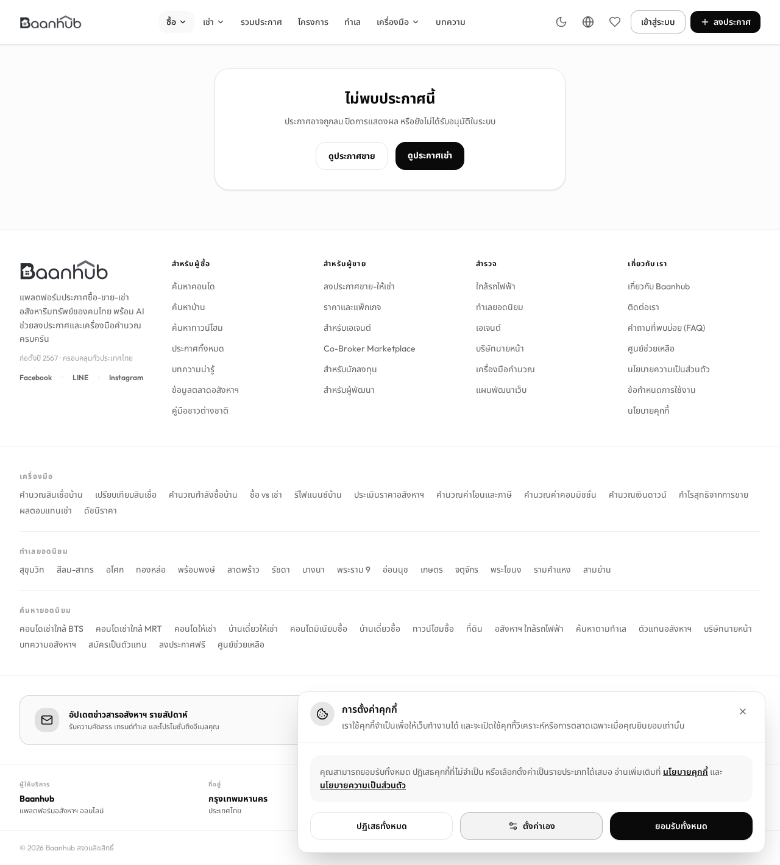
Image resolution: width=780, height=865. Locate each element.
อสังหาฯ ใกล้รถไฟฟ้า (529, 628)
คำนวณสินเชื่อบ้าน (51, 494)
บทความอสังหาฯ (48, 644)
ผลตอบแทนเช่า (46, 510)
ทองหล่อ (151, 569)
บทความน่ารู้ (193, 369)
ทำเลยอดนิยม (499, 307)
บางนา (313, 569)
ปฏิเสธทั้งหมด (381, 826)
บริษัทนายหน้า (500, 348)
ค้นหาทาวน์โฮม (197, 327)
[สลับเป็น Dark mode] (561, 22)
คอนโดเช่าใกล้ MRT (129, 628)
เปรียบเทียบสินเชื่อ (126, 494)
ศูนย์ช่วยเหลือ (651, 348)
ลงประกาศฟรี (182, 644)
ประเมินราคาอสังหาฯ (389, 494)
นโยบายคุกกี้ (648, 410)
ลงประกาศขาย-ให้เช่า (359, 286)
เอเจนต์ (488, 327)
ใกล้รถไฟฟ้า (496, 286)
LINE (80, 377)
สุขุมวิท (32, 569)
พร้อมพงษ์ (196, 569)
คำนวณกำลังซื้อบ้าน (203, 494)
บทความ (451, 21)
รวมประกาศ (261, 21)
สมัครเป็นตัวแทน (117, 644)
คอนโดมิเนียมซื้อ (318, 628)
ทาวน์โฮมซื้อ (433, 628)
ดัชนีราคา (100, 510)
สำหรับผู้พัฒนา (349, 389)
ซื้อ (171, 21)
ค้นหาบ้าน (188, 307)
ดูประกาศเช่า (430, 155)
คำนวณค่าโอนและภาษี (474, 494)
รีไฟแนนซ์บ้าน (318, 494)
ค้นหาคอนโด (193, 286)
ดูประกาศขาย (351, 155)
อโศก (115, 569)
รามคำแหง (552, 569)
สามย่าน (597, 569)
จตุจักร (466, 569)
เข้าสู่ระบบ (658, 21)
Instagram (126, 377)
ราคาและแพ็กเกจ (352, 307)
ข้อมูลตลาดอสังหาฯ (205, 389)
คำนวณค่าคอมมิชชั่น (560, 494)
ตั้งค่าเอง (539, 826)
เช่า (208, 21)
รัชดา (281, 569)
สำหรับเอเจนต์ (347, 327)
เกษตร (431, 569)
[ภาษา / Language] (588, 22)
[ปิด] (743, 711)
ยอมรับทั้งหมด (681, 826)
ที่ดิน (474, 628)
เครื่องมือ (393, 21)
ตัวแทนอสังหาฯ (665, 628)
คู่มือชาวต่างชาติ (200, 410)
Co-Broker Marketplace (370, 348)
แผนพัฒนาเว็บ (501, 389)
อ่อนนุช (395, 569)
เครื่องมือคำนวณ (505, 369)
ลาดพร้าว (243, 569)
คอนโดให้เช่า (195, 628)
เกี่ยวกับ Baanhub (659, 286)
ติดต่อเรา (643, 307)
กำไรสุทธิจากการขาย (713, 494)
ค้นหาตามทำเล (601, 628)
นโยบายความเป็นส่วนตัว (669, 369)
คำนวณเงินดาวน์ (638, 494)
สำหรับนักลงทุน (350, 369)
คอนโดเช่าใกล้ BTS (51, 628)
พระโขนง (506, 569)
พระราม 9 (353, 569)
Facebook (36, 377)
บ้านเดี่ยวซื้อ (380, 628)
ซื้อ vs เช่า (266, 494)
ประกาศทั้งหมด (198, 348)
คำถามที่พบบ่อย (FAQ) (666, 327)
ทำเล (352, 21)
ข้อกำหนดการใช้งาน (662, 389)
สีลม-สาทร (75, 569)
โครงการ (313, 21)
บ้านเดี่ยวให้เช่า (253, 628)
